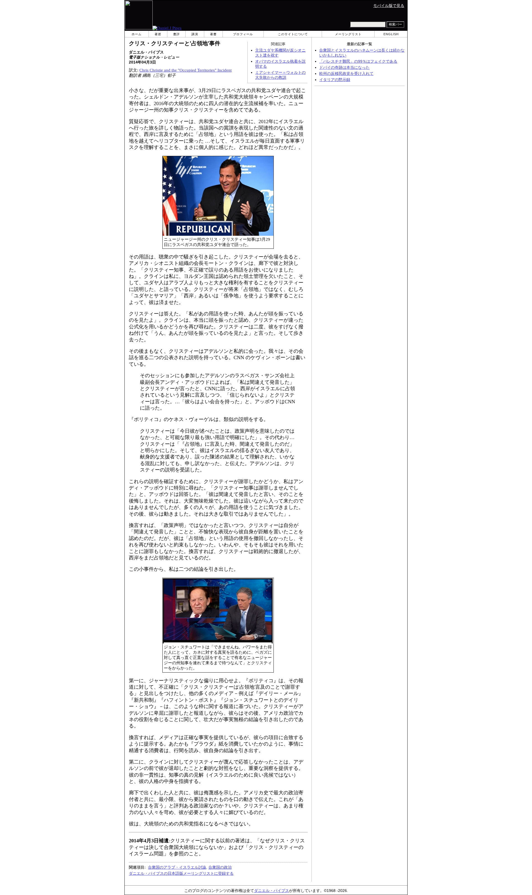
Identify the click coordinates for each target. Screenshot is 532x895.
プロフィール (243, 34)
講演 (194, 34)
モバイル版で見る (388, 6)
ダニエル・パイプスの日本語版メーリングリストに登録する (181, 873)
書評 (176, 34)
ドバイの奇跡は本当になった (344, 67)
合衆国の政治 (220, 867)
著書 (213, 34)
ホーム (137, 34)
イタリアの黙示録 (334, 80)
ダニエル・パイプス (271, 891)
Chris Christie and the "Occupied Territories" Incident (185, 70)
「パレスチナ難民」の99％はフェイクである (358, 61)
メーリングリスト (348, 34)
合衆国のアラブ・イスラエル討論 (177, 867)
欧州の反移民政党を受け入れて (346, 74)
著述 (158, 34)
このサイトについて (293, 34)
